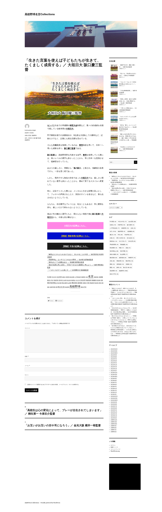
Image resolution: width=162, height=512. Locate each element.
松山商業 (69, 283)
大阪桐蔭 (100, 277)
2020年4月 (114, 412)
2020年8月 (114, 404)
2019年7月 (113, 430)
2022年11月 (114, 351)
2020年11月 (114, 398)
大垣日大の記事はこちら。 (75, 225)
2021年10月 (114, 376)
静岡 (57, 287)
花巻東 (51, 287)
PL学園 (49, 277)
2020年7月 (114, 406)
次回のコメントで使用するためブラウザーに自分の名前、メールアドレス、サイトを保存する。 (53, 384)
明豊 (102, 280)
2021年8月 (114, 380)
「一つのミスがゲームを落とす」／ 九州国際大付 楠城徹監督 (67, 270)
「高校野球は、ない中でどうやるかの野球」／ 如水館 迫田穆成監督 (70, 259)
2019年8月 (114, 428)
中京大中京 (54, 277)
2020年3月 (114, 414)
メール (27, 365)
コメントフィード (115, 449)
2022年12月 (114, 349)
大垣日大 (70, 128)
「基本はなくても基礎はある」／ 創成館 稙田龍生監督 (65, 262)
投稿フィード (114, 447)
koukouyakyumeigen (30, 130)
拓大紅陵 (69, 280)
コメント (27, 328)
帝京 (52, 280)
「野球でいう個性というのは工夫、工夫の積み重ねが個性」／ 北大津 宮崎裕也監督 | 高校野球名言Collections (124, 312)
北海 (87, 277)
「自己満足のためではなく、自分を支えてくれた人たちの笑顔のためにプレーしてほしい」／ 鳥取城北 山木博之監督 (123, 327)
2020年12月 (114, 396)
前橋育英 (83, 277)
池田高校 (79, 283)
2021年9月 (114, 378)
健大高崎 (72, 277)
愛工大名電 (63, 280)
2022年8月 (114, 357)
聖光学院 (96, 283)
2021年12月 (114, 373)
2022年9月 (114, 355)
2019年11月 (114, 422)
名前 (27, 356)
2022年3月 (114, 367)
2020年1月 (114, 418)
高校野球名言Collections (40, 14)
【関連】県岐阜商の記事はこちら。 (75, 236)
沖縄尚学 (85, 283)
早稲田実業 (88, 280)
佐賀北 (63, 277)
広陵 (59, 280)
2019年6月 (114, 432)
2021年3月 (114, 390)
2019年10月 (114, 424)
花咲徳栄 (120, 264)
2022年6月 (114, 361)
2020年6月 (114, 408)
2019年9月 (114, 426)
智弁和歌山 (53, 283)
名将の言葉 (28, 135)
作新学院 (68, 277)
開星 (54, 287)
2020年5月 (114, 410)
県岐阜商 (92, 283)
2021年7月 (114, 382)
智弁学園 (59, 283)
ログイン (113, 445)
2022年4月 (114, 365)
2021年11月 (114, 374)
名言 (91, 276)
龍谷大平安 (83, 287)
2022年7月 (114, 359)
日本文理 (82, 280)
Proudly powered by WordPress (50, 503)
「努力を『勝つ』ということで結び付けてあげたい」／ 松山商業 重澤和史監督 (127, 127)
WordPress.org (115, 451)
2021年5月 (114, 386)
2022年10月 (114, 353)
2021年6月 (114, 384)
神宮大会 (73, 125)
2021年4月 (114, 388)
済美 (88, 283)
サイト (27, 375)
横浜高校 (74, 283)
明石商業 (98, 280)
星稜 (48, 283)
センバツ (51, 125)
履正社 (49, 280)
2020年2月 (114, 416)
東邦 (81, 145)
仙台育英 (59, 277)
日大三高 (78, 280)
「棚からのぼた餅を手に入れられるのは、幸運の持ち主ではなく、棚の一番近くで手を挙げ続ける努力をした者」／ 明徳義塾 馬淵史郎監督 (123, 138)
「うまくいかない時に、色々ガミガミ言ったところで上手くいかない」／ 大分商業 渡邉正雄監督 (124, 300)
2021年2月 (114, 392)
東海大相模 (64, 283)
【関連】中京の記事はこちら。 (75, 246)
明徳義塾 (93, 280)
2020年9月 (114, 402)
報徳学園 (96, 277)
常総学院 (56, 280)
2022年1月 (114, 371)
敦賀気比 (73, 280)
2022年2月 (114, 369)
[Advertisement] (125, 477)
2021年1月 (114, 394)
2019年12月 (114, 420)
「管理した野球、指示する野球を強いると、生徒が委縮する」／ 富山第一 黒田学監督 (127, 101)
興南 (100, 283)
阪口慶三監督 (69, 148)
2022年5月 (114, 363)
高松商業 (67, 287)
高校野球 (74, 286)
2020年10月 (114, 400)
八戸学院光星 (78, 277)
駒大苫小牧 (61, 287)
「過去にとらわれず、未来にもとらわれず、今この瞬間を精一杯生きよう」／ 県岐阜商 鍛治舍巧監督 (124, 290)
